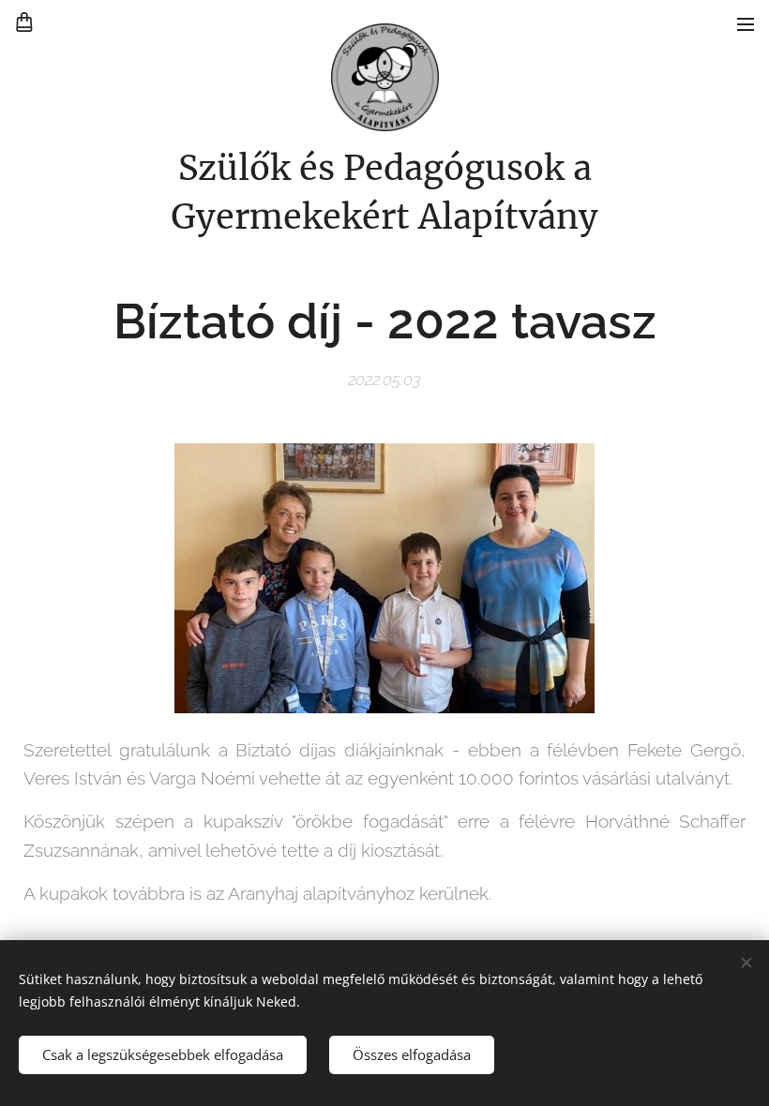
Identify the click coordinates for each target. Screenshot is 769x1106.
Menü (745, 23)
